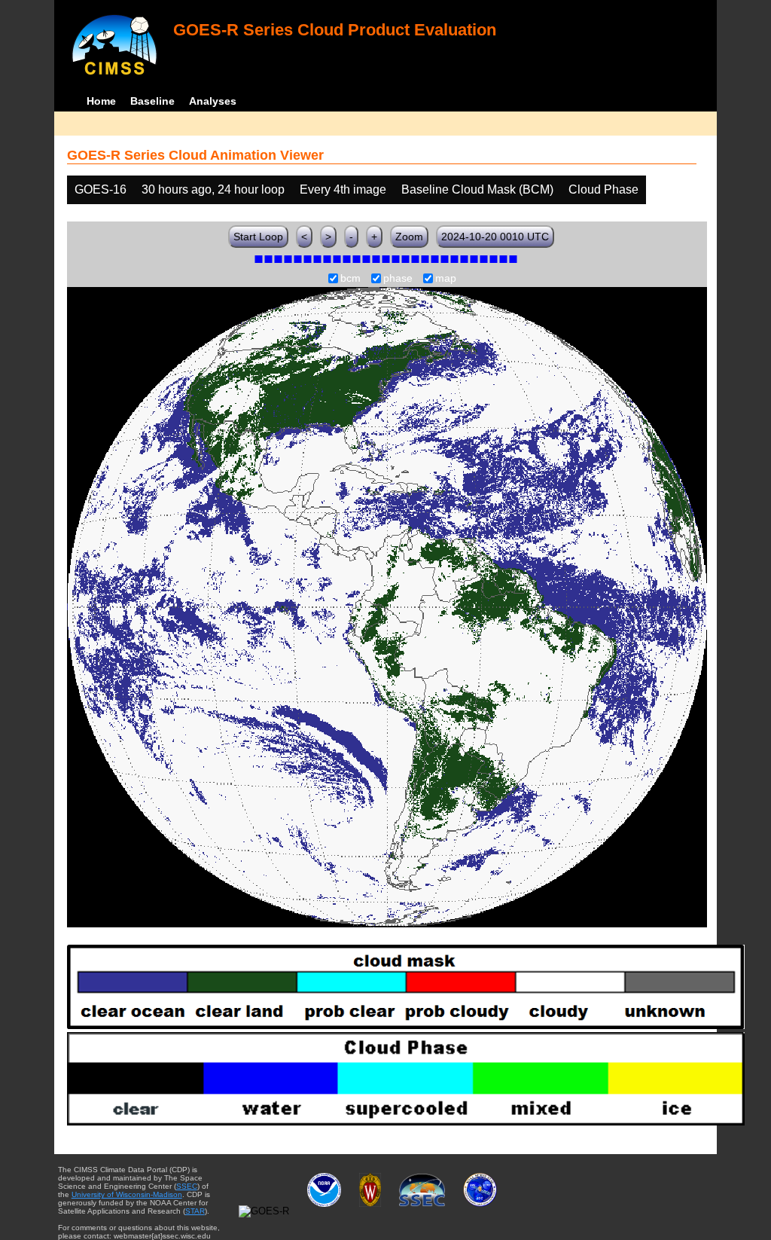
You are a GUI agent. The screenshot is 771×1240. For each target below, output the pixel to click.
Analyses (212, 101)
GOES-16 (100, 189)
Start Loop (258, 237)
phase (398, 279)
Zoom (409, 237)
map (445, 279)
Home (101, 101)
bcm (350, 279)
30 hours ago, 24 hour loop (213, 189)
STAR (195, 1211)
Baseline (152, 101)
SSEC (186, 1186)
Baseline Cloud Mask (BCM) (477, 189)
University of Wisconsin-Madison (127, 1194)
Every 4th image (343, 189)
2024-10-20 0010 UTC (495, 237)
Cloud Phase (603, 189)
